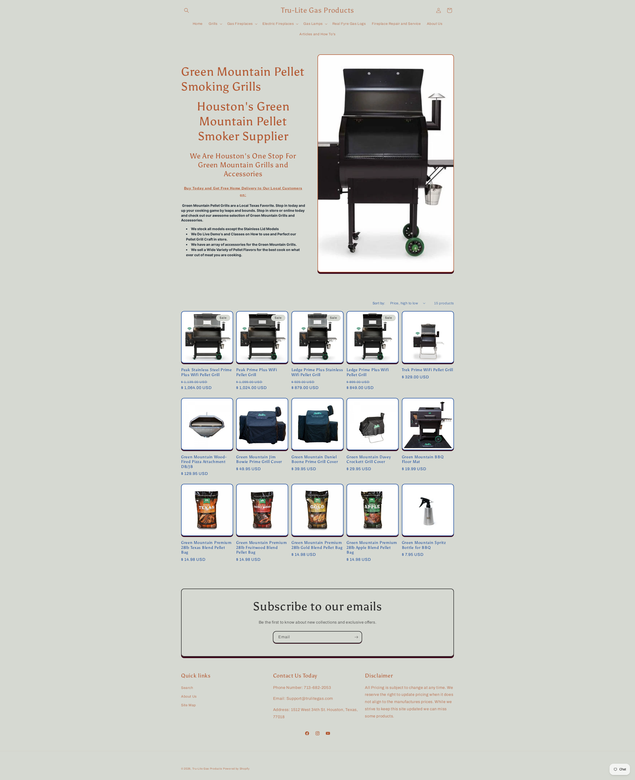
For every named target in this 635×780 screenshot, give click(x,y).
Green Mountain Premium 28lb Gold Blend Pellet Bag (317, 545)
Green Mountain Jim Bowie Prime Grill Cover (259, 459)
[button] (186, 10)
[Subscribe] (356, 637)
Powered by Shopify (236, 768)
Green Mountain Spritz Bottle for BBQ (424, 545)
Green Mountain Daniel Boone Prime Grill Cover (314, 459)
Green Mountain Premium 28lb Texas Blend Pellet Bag (206, 547)
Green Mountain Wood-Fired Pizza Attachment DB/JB (203, 462)
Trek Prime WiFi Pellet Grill (427, 369)
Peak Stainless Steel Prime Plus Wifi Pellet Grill (206, 372)
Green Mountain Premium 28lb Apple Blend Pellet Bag (372, 547)
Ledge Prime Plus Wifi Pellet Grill (368, 372)
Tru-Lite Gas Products (207, 768)
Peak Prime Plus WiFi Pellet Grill (256, 372)
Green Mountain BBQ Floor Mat (423, 459)
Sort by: (379, 303)
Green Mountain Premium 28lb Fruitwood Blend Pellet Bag (261, 547)
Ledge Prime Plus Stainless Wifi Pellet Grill (317, 372)
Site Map (188, 705)
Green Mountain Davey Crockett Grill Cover (369, 459)
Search (187, 688)
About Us (189, 696)
